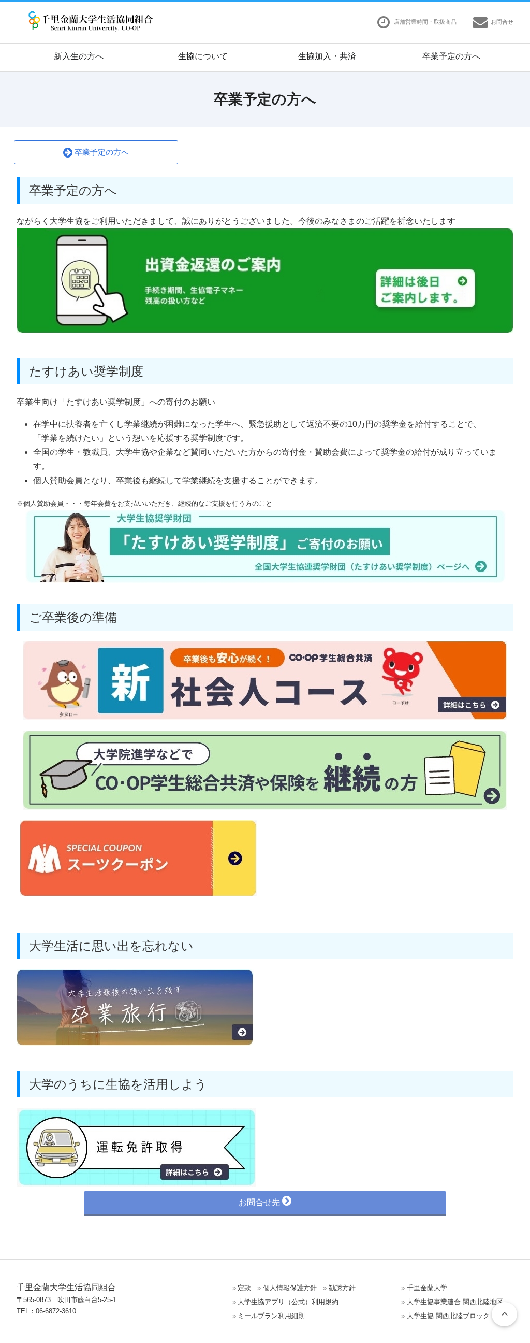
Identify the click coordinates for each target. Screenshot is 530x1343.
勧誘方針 (342, 1288)
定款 (244, 1288)
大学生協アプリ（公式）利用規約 (288, 1302)
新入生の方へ (79, 56)
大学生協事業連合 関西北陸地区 (455, 1302)
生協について (203, 56)
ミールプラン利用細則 (271, 1316)
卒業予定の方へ (451, 56)
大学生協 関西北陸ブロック (448, 1316)
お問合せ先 (260, 1202)
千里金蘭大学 (427, 1288)
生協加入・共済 (327, 56)
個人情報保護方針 (290, 1288)
